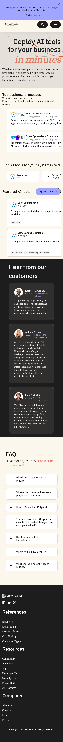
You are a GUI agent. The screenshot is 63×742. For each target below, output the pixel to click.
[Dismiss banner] (59, 4)
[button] (13, 114)
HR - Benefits (17, 252)
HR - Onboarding (31, 252)
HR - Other (16, 222)
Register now (31, 15)
